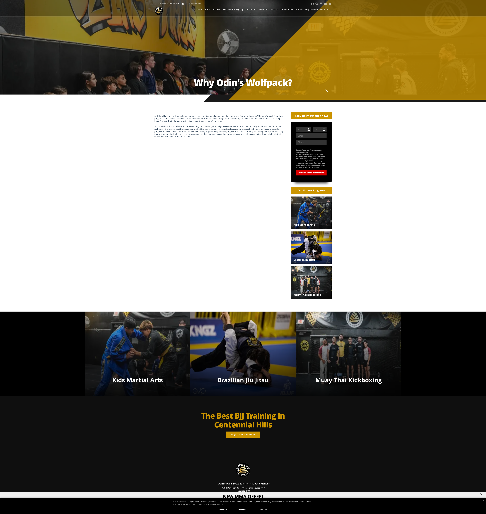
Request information (243, 434)
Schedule (263, 9)
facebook (312, 3)
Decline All (243, 510)
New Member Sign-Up (233, 9)
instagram (321, 3)
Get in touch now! (193, 4)
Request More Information (317, 9)
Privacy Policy (205, 504)
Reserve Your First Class (281, 9)
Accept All (222, 510)
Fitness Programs (201, 9)
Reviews (216, 9)
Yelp (329, 3)
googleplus (316, 3)
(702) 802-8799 (173, 4)
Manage (263, 510)
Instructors (251, 9)
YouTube (325, 3)
